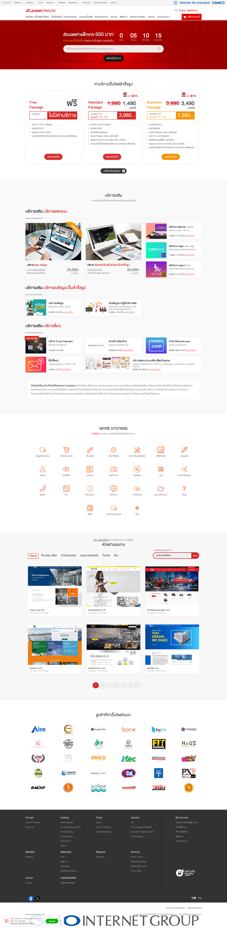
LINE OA (64, 861)
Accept (52, 921)
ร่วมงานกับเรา (163, 16)
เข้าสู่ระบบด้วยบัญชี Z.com (187, 822)
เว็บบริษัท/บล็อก (49, 556)
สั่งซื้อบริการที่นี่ (193, 16)
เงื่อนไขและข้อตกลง (194, 908)
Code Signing (137, 836)
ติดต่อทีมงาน (192, 10)
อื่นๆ (116, 556)
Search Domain (32, 822)
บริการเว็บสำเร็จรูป (101, 540)
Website (62, 3)
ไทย (176, 10)
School (29, 878)
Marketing (66, 852)
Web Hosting (67, 822)
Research (100, 852)
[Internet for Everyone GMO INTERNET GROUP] (202, 2)
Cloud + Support (103, 827)
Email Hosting (67, 831)
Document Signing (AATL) (142, 831)
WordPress (66, 841)
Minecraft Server (139, 866)
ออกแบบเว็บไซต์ (86, 16)
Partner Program (137, 16)
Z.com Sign (136, 870)
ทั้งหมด (33, 556)
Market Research (69, 870)
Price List (29, 827)
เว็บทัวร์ (106, 556)
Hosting (65, 817)
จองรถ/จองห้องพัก (89, 556)
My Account (182, 817)
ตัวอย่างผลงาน (101, 16)
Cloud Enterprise (103, 831)
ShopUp (29, 856)
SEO (63, 856)
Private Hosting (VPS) (70, 827)
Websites (30, 852)
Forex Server (137, 856)
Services (135, 852)
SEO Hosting (66, 836)
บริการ (37, 265)
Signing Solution (100, 3)
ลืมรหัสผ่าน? (181, 827)
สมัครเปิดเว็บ (53, 157)
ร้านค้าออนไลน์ (68, 556)
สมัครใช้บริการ (113, 58)
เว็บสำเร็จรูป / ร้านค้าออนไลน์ (64, 16)
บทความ (151, 16)
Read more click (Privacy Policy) (22, 923)
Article (63, 845)
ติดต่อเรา (124, 16)
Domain (29, 817)
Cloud (99, 817)
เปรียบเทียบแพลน (112, 171)
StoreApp (65, 866)
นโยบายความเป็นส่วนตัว (175, 908)
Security (135, 817)
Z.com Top (6, 3)
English (182, 10)
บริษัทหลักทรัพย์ (68, 878)
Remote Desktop (139, 861)
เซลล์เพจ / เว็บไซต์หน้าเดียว (37, 16)
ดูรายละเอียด (155, 369)
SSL (132, 822)
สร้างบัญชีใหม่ (182, 831)
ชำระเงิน (114, 16)
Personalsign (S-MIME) (141, 827)
